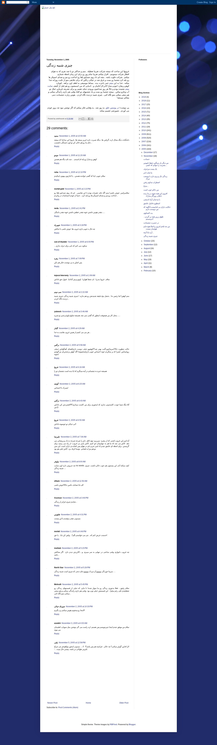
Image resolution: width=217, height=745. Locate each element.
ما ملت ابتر (147, 173)
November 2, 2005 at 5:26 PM (77, 567)
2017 (144, 104)
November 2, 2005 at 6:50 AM (72, 420)
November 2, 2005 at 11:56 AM (74, 481)
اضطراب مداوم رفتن (151, 182)
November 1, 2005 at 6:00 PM (81, 242)
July (146, 252)
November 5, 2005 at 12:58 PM (72, 642)
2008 (144, 138)
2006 (144, 145)
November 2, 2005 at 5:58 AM (73, 345)
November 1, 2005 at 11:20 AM (72, 155)
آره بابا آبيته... (148, 232)
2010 (144, 130)
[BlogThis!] (83, 118)
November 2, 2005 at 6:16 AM (72, 367)
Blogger (132, 724)
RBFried (113, 724)
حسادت (146, 159)
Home (88, 703)
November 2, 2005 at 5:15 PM (75, 548)
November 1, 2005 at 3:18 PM (74, 225)
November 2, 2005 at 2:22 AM (75, 292)
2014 (144, 115)
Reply (56, 146)
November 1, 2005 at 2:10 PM (78, 189)
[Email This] (80, 118)
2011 (144, 127)
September (149, 244)
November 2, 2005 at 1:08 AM (82, 275)
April (146, 263)
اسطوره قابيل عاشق (151, 203)
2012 (144, 123)
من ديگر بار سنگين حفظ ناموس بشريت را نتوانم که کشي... (155, 164)
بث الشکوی (148, 213)
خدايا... (146, 186)
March (147, 267)
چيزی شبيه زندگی (150, 236)
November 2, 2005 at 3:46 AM (75, 311)
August (147, 248)
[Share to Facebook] (89, 118)
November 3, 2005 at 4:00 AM (74, 623)
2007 (144, 141)
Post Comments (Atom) (68, 707)
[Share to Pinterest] (92, 118)
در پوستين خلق (112, 108)
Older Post (123, 703)
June (146, 256)
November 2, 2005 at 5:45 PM (75, 584)
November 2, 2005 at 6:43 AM (73, 401)
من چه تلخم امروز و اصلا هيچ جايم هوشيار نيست (156, 227)
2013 (144, 119)
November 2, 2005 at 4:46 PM (73, 531)
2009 (144, 134)
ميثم (111, 83)
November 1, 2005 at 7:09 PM (72, 258)
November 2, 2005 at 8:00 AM (72, 462)
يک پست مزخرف (150, 169)
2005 (144, 149)
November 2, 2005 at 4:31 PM (74, 514)
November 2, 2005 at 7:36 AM (73, 437)
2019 (144, 97)
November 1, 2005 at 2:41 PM (72, 208)
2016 (144, 108)
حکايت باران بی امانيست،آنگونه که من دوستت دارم (156, 208)
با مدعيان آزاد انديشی (151, 199)
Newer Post (52, 703)
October (147, 241)
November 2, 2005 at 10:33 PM (79, 606)
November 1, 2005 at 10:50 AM (72, 136)
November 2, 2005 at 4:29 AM (72, 328)
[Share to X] (86, 118)
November (148, 156)
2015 (144, 112)
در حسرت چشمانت (151, 223)
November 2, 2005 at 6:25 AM (72, 384)
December (148, 152)
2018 (144, 101)
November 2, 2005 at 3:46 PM (75, 498)
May (146, 259)
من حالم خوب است (151, 190)
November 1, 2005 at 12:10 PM (72, 172)
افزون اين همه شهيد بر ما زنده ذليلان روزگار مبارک (155, 194)
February (148, 271)
